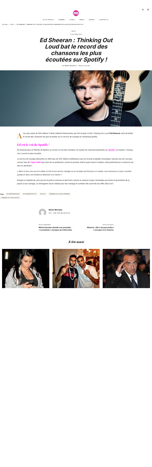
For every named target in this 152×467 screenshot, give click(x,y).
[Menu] (148, 9)
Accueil (5, 24)
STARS (72, 19)
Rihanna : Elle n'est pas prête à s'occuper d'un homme (100, 227)
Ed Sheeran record (13, 193)
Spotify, (111, 150)
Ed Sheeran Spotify (29, 193)
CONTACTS (103, 19)
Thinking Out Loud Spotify (10, 197)
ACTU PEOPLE (48, 19)
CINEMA (62, 19)
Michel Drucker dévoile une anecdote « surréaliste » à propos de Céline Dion (55, 227)
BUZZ (12, 24)
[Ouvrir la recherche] (143, 9)
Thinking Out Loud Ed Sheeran (59, 193)
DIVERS (91, 19)
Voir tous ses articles (61, 213)
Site (50, 213)
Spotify (43, 193)
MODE (82, 19)
